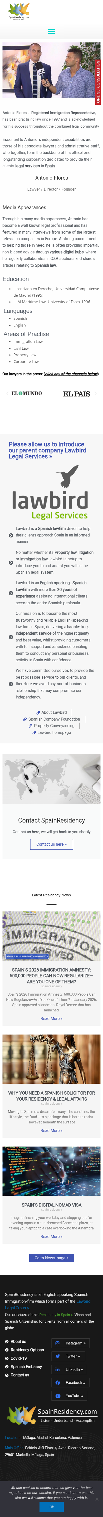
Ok (52, 1507)
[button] (51, 31)
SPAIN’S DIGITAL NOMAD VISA (52, 1205)
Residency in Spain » (56, 1315)
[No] (96, 1499)
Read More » (51, 1018)
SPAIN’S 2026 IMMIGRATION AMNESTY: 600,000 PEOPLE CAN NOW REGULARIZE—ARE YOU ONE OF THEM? (51, 975)
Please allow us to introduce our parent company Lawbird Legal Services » (47, 450)
